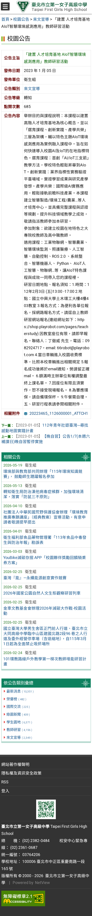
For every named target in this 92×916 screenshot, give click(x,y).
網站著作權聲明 (15, 764)
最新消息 (20, 691)
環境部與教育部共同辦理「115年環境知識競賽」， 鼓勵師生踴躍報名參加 (42, 474)
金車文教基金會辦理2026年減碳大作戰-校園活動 (44, 611)
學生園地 (19, 722)
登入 (5, 791)
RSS (4, 782)
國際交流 (18, 706)
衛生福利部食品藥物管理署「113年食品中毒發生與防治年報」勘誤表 (44, 540)
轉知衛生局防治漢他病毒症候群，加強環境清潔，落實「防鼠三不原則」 (43, 494)
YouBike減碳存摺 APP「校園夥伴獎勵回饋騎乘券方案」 (44, 560)
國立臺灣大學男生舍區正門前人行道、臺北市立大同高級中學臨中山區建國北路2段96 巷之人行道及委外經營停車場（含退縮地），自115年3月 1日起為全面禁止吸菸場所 (45, 636)
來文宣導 (19, 737)
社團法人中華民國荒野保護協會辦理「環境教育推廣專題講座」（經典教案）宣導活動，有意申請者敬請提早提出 (45, 517)
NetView (42, 882)
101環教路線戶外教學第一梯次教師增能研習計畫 (44, 661)
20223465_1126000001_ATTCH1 (58, 413)
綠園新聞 (18, 714)
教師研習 (19, 730)
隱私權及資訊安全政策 (21, 773)
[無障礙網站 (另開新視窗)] (46, 898)
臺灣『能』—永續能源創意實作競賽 (35, 578)
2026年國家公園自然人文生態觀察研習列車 (42, 593)
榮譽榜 (16, 699)
